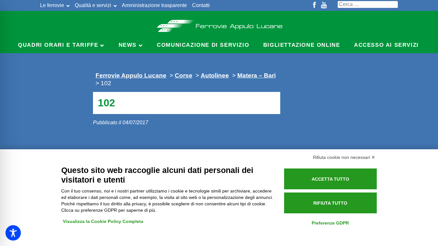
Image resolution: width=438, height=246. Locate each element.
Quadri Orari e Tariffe (58, 45)
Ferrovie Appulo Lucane (219, 24)
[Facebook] (314, 5)
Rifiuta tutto (330, 203)
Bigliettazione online (301, 45)
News (128, 45)
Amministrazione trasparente (154, 5)
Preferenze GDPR (330, 223)
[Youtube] (324, 5)
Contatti (201, 5)
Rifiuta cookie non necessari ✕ (344, 157)
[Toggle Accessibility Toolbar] (13, 233)
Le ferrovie (52, 5)
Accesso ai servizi (386, 45)
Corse (183, 75)
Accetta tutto (330, 179)
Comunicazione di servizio (203, 45)
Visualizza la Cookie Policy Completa (103, 221)
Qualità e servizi (93, 5)
